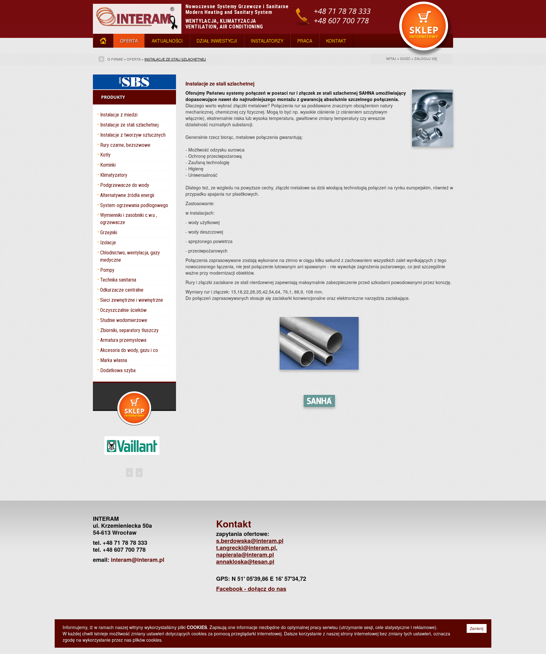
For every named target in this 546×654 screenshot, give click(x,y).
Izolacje (108, 243)
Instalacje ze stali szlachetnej (175, 59)
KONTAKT (336, 41)
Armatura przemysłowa (123, 340)
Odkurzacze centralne (121, 290)
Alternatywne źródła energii (127, 195)
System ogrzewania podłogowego (134, 205)
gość (405, 58)
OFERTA (129, 41)
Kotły (105, 155)
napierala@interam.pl (245, 554)
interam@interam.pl (137, 560)
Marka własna (113, 360)
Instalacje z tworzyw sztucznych (133, 135)
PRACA (304, 41)
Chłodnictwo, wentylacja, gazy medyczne (130, 256)
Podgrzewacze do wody (124, 185)
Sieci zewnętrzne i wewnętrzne (131, 300)
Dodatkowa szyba (118, 370)
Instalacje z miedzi (118, 115)
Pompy (107, 270)
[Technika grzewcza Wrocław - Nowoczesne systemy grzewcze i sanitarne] (137, 16)
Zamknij (476, 628)
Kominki (108, 165)
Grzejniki (108, 232)
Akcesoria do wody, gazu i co (129, 350)
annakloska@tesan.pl (245, 561)
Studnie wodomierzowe (123, 320)
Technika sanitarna (118, 280)
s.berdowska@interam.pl (249, 541)
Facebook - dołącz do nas (251, 589)
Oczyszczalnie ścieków (123, 310)
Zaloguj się (425, 58)
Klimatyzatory (113, 175)
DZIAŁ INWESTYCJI (217, 41)
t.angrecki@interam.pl (246, 548)
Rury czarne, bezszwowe (125, 145)
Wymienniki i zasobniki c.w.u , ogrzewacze (128, 218)
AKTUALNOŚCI (167, 41)
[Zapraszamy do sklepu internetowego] (426, 28)
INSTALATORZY (267, 41)
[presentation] (129, 472)
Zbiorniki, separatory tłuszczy (129, 330)
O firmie (115, 59)
